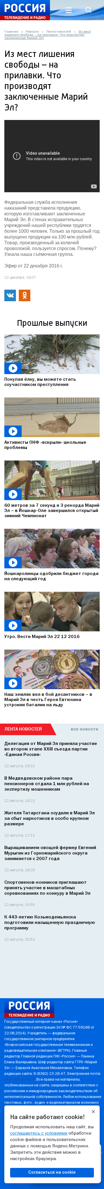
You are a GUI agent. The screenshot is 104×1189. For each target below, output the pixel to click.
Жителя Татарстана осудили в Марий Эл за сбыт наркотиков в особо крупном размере (49, 818)
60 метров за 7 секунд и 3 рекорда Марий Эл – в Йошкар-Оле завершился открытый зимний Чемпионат (51, 511)
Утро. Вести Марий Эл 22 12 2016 (41, 637)
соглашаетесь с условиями (38, 1133)
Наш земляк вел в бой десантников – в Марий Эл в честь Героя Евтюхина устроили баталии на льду (48, 700)
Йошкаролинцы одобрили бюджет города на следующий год (51, 576)
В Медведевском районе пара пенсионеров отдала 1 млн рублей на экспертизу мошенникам (46, 784)
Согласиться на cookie (52, 1172)
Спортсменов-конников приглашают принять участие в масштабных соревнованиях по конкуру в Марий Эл (47, 888)
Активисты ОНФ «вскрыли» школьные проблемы (45, 445)
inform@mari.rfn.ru (19, 1079)
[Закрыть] (93, 1111)
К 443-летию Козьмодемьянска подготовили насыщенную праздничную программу (49, 922)
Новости (32, 31)
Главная (11, 31)
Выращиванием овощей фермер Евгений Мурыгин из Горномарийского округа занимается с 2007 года (50, 853)
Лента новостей (58, 31)
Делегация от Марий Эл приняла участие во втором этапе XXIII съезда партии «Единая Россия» (50, 749)
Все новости (84, 729)
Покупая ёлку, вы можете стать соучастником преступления (40, 382)
